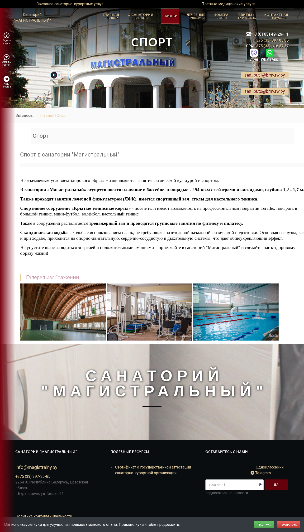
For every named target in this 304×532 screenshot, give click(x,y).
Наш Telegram (6, 85)
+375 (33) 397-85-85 (32, 476)
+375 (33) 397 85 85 (271, 40)
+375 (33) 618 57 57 (271, 46)
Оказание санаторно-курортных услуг (70, 4)
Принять (264, 524)
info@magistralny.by (36, 467)
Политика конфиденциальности (43, 516)
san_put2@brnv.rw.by (264, 91)
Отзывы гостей (6, 63)
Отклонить (288, 524)
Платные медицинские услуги (228, 4)
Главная (47, 115)
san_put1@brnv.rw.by (264, 75)
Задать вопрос (7, 41)
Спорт (62, 115)
